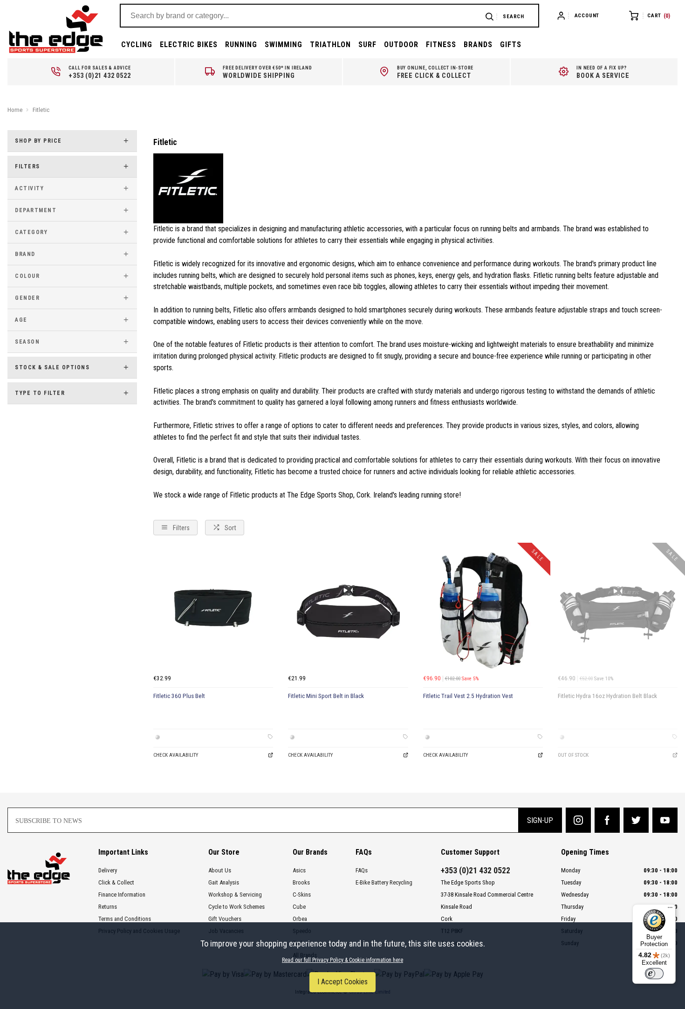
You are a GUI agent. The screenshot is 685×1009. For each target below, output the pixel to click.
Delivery (107, 870)
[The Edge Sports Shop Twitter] (636, 820)
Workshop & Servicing (235, 894)
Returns (107, 906)
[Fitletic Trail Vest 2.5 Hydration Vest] (483, 610)
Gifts (510, 44)
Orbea (300, 918)
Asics (299, 870)
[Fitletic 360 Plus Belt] (213, 610)
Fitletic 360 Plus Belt (179, 695)
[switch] (654, 973)
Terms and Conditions (124, 918)
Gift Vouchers (224, 918)
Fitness (441, 44)
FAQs (362, 870)
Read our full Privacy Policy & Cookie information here (342, 960)
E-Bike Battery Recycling (384, 882)
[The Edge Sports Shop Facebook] (607, 820)
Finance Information (121, 894)
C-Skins (302, 894)
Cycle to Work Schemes (236, 906)
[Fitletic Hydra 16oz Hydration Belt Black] (618, 610)
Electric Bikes (189, 44)
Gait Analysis (223, 882)
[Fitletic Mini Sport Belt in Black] (348, 610)
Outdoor (401, 44)
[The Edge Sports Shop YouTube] (665, 820)
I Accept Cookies (342, 981)
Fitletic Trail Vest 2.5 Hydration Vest (468, 695)
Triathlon (330, 44)
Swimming (283, 44)
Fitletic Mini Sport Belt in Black (326, 695)
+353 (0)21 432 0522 (475, 870)
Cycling (136, 44)
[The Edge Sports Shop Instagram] (578, 820)
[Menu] (670, 909)
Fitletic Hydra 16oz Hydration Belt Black (607, 695)
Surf (367, 44)
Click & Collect (116, 882)
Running (241, 44)
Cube (299, 906)
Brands (478, 44)
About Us (219, 870)
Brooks (301, 882)
